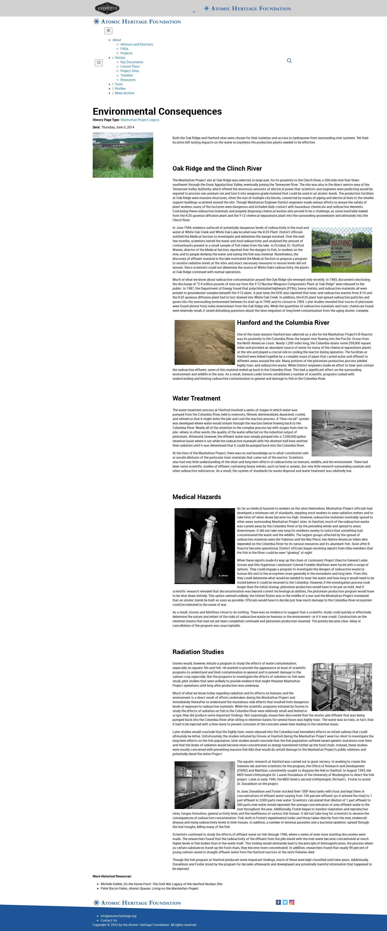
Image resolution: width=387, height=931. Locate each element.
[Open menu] (99, 62)
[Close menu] (108, 30)
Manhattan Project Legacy (140, 120)
